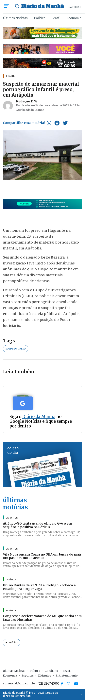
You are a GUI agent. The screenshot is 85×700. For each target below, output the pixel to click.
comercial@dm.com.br (19, 683)
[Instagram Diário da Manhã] (68, 683)
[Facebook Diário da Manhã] (62, 683)
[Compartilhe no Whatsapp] (49, 123)
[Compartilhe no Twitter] (65, 123)
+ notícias (12, 642)
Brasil (56, 18)
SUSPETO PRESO (16, 348)
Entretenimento (67, 675)
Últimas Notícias (15, 18)
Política (39, 18)
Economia (74, 18)
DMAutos (44, 675)
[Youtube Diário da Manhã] (76, 683)
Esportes (28, 675)
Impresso (74, 7)
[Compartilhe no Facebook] (57, 123)
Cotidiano (51, 671)
